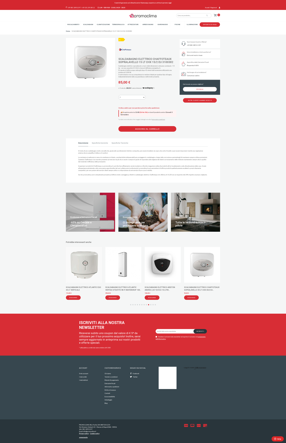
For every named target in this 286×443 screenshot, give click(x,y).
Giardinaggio (163, 24)
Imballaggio (108, 400)
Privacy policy (84, 433)
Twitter (135, 377)
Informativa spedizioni (112, 387)
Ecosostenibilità (110, 397)
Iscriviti (200, 331)
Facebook (135, 373)
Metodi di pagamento (112, 380)
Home (68, 31)
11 (153, 304)
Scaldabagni (88, 24)
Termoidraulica (118, 24)
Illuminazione (192, 24)
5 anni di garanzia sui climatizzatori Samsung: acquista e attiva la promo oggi (143, 3)
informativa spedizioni (158, 119)
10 (150, 304)
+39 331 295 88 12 (88, 7)
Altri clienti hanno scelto (200, 100)
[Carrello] (215, 15)
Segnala (199, 89)
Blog (106, 403)
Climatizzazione (103, 24)
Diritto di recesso (110, 390)
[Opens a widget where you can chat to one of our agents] (277, 439)
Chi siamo (108, 373)
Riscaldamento (73, 24)
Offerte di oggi (210, 24)
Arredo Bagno (147, 24)
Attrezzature (133, 24)
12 (155, 304)
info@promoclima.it (89, 431)
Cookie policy (95, 433)
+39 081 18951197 (74, 7)
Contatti (107, 393)
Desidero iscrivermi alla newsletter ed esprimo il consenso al (181, 338)
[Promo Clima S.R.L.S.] (143, 15)
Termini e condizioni (111, 377)
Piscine (177, 24)
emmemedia (83, 437)
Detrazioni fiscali (110, 383)
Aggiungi (75, 297)
